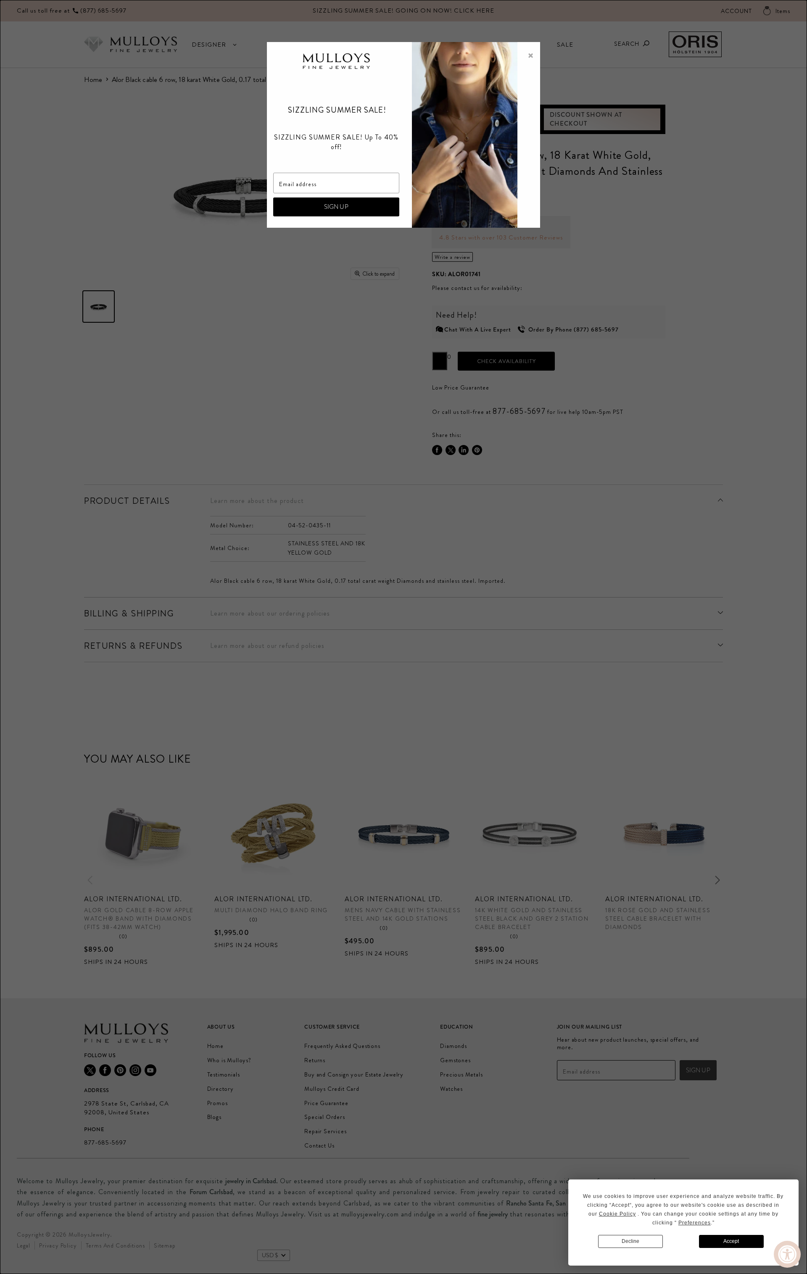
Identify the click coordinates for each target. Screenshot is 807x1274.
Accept (731, 1241)
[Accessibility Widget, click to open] (787, 1254)
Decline (630, 1241)
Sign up (336, 206)
